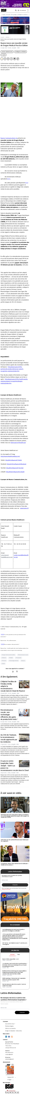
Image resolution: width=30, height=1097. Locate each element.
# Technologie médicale (13, 660)
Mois (18, 954)
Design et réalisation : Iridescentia (13, 1031)
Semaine (12, 954)
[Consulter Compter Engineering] (15, 4)
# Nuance (23, 660)
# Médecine (4, 657)
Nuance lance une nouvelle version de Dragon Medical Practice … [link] (13, 39)
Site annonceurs (9, 1052)
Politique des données (6, 889)
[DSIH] (15, 1086)
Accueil (2, 37)
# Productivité (18, 657)
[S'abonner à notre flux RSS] (12, 1037)
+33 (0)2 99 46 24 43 (10, 1047)
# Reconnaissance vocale (23, 654)
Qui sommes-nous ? (10, 1023)
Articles (7, 37)
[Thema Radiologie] (15, 1091)
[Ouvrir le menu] (27, 10)
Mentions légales (9, 1026)
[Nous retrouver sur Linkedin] (6, 1037)
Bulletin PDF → (12, 1077)
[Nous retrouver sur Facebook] (9, 1037)
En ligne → (10, 1079)
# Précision (4, 660)
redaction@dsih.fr (9, 1059)
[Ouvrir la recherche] (16, 10)
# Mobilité (11, 657)
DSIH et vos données (10, 1028)
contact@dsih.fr (9, 1054)
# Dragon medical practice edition (8, 654)
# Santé (3, 663)
